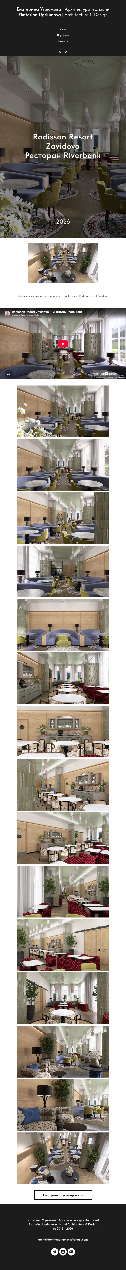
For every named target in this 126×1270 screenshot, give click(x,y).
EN (66, 51)
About (63, 29)
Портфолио (63, 35)
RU (60, 51)
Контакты (63, 41)
